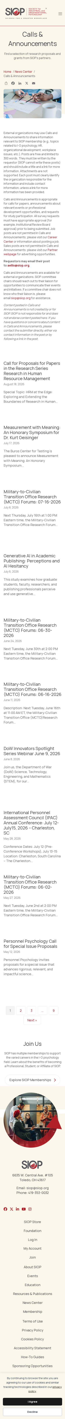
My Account (32, 1249)
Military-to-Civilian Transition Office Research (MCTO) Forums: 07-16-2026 (32, 496)
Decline (32, 1412)
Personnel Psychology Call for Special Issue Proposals (30, 943)
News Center (33, 1303)
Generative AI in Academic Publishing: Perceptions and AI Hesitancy (32, 561)
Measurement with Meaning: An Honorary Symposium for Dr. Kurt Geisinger (32, 432)
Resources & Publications (32, 1294)
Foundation (32, 1231)
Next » (32, 1020)
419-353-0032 (38, 1192)
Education (32, 1285)
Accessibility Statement (32, 1348)
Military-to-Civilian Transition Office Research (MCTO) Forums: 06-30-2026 (30, 627)
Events (32, 1276)
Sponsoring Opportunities (32, 1366)
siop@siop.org (21, 298)
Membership (32, 1312)
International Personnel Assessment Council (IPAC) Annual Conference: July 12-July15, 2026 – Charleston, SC (31, 822)
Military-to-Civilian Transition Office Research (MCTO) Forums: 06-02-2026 (30, 884)
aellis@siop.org (18, 265)
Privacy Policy (32, 1330)
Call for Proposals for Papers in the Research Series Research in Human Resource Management (32, 370)
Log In (32, 1240)
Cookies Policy (32, 1339)
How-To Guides (32, 1357)
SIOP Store (32, 1222)
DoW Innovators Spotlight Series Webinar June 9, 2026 (32, 750)
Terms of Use (32, 1321)
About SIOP (32, 1267)
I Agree (32, 1402)
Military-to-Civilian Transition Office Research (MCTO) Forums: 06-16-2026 (32, 689)
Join (32, 1257)
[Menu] (60, 13)
